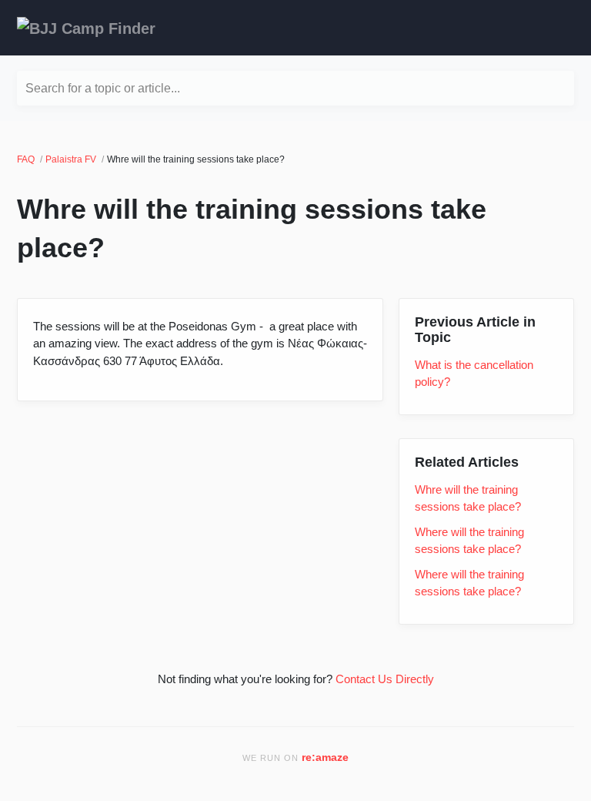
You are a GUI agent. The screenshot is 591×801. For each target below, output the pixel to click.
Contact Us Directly (385, 678)
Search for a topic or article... (102, 88)
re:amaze (325, 757)
